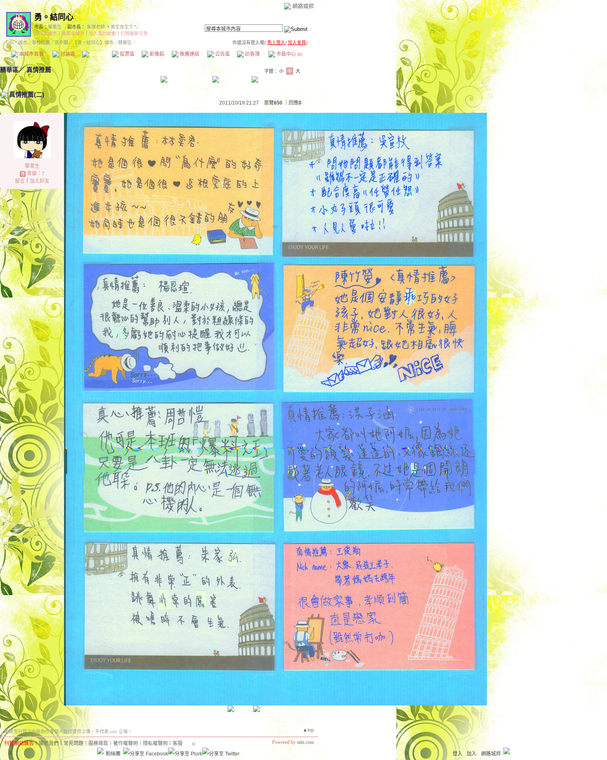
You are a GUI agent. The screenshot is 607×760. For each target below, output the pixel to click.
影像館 (156, 54)
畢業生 (55, 26)
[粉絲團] (100, 751)
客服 (178, 743)
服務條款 (98, 743)
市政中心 (288, 54)
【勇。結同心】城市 (93, 42)
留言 (20, 181)
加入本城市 (45, 33)
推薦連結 (188, 54)
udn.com (305, 742)
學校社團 (41, 42)
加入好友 (40, 181)
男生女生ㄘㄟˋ (125, 26)
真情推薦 (38, 69)
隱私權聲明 (155, 743)
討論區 (67, 54)
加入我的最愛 (102, 33)
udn (10, 42)
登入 (457, 754)
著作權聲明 (125, 743)
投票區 (127, 54)
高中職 (61, 42)
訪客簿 (252, 54)
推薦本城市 (73, 33)
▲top (308, 730)
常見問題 (73, 743)
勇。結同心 (54, 17)
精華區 (97, 54)
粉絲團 (113, 754)
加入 (472, 754)
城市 (22, 42)
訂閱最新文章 (134, 33)
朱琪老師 (96, 26)
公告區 (222, 54)
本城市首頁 (31, 54)
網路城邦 (303, 6)
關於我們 (49, 743)
